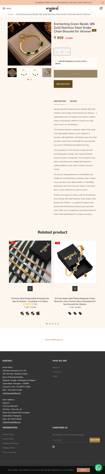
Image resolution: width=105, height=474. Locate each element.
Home (10, 14)
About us (56, 367)
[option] (30, 282)
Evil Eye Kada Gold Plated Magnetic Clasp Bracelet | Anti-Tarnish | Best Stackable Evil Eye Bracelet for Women (75, 301)
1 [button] (28, 79)
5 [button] (58, 323)
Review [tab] (74, 101)
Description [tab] (60, 101)
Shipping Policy (9, 448)
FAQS (54, 376)
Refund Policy (8, 439)
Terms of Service (9, 452)
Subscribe (95, 440)
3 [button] (52, 323)
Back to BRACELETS (54, 340)
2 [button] (31, 79)
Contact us (56, 372)
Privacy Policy (8, 434)
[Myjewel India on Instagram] (53, 446)
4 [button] (55, 323)
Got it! (83, 470)
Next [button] (49, 72)
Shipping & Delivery (10, 443)
